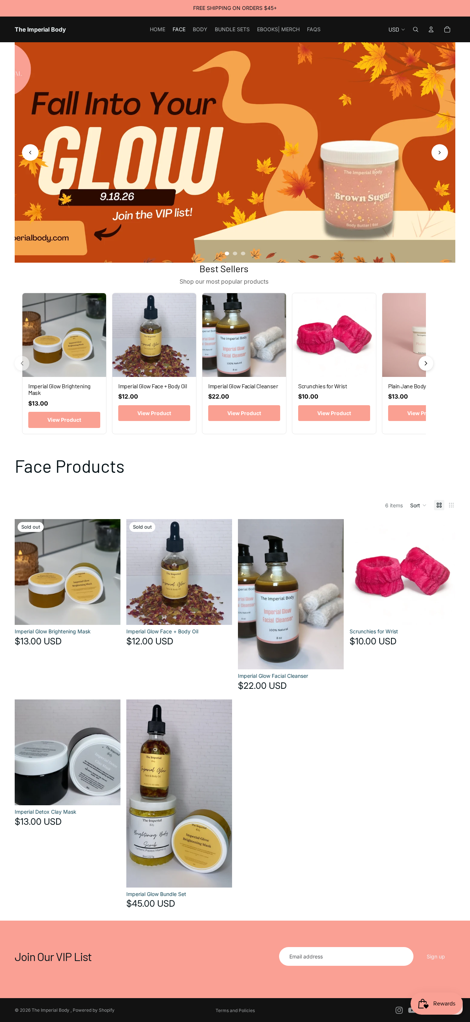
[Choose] (444, 613)
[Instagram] (399, 1010)
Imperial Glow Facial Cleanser (243, 385)
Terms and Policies (235, 1010)
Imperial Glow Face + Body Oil (152, 385)
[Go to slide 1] (227, 253)
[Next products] (426, 363)
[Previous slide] (30, 152)
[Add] (332, 658)
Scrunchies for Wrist (322, 385)
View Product (64, 420)
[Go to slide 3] (243, 253)
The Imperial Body (51, 1010)
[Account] (431, 29)
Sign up (436, 956)
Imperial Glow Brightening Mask (59, 389)
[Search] (416, 29)
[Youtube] (412, 1010)
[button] (418, 505)
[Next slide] (439, 152)
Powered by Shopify (94, 1010)
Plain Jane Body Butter (415, 385)
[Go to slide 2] (235, 253)
